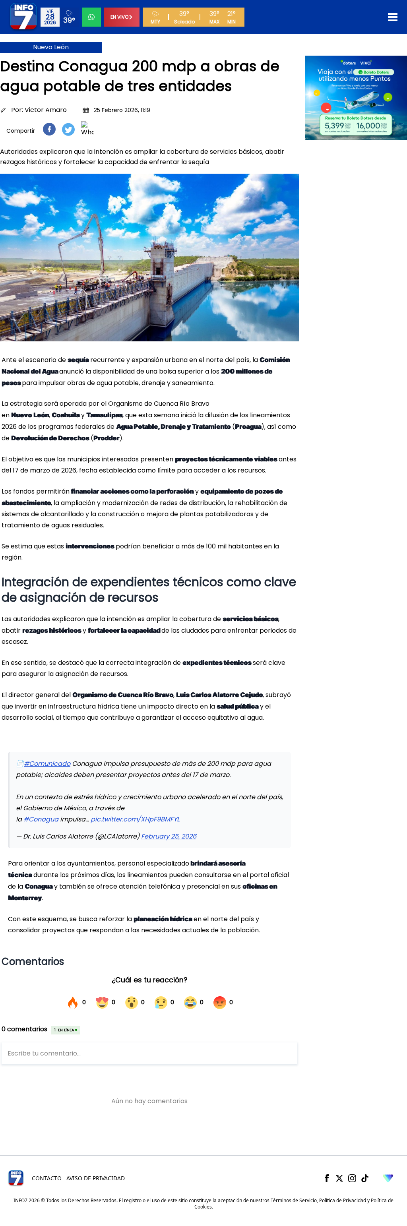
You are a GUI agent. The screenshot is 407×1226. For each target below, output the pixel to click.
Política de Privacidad (342, 1200)
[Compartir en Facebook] (49, 129)
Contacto (47, 1178)
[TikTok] (365, 1178)
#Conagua (40, 819)
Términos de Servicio (294, 1200)
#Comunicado (47, 763)
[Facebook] (327, 1178)
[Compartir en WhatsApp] (87, 129)
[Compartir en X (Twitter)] (68, 129)
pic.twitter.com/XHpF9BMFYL (135, 819)
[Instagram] (352, 1178)
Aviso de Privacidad (95, 1178)
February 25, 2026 (168, 836)
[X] (339, 1178)
